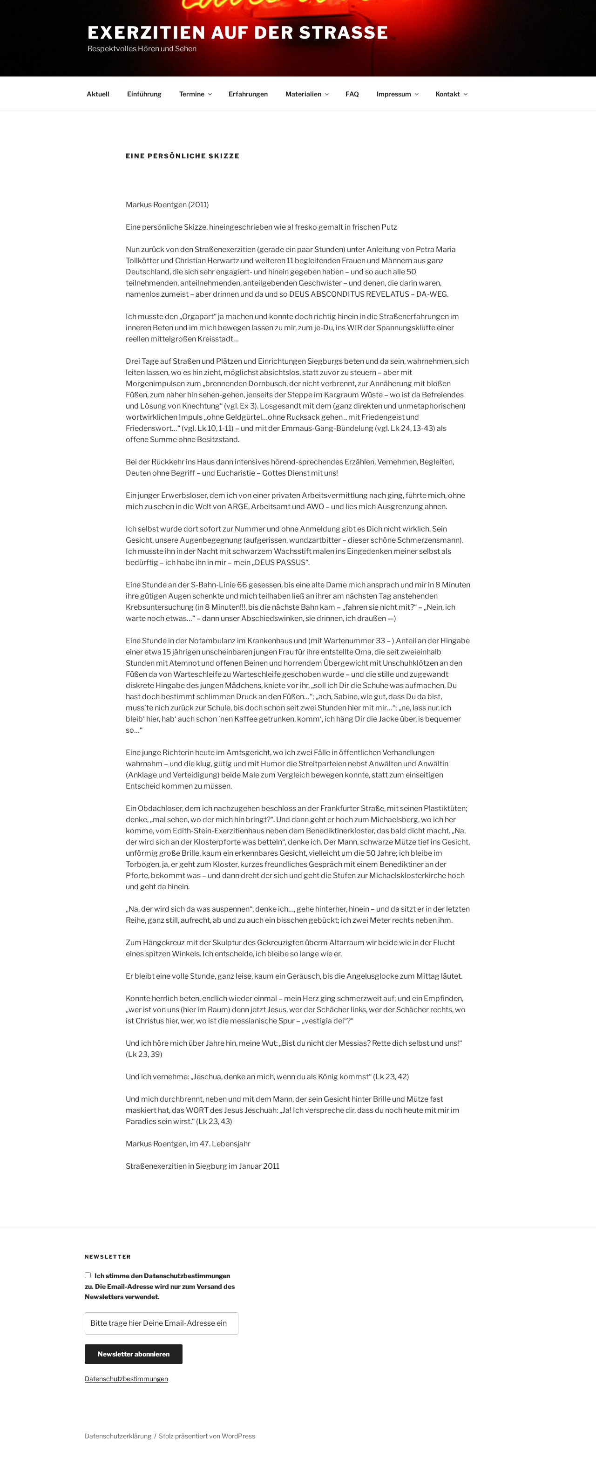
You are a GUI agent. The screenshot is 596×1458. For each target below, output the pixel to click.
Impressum (394, 94)
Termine (191, 94)
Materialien (303, 94)
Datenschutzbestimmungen (126, 1379)
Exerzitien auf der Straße (238, 32)
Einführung (144, 94)
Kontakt (447, 94)
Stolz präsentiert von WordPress (207, 1436)
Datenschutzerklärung (118, 1436)
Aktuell (98, 94)
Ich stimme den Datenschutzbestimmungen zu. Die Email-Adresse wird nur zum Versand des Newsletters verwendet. (160, 1286)
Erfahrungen (248, 94)
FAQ (352, 94)
